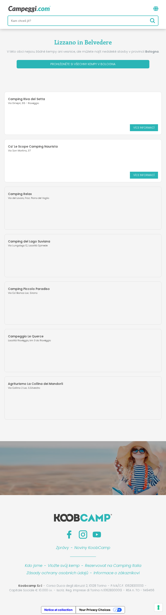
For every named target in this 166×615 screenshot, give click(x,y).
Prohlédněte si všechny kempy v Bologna (82, 64)
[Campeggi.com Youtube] (97, 534)
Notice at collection (58, 610)
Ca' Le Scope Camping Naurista (33, 146)
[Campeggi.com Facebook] (69, 534)
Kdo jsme (33, 565)
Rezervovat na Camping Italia (113, 565)
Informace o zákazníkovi (117, 573)
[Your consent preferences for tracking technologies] (158, 607)
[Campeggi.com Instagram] (83, 534)
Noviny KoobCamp (92, 547)
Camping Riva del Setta (26, 99)
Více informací (144, 127)
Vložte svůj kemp (64, 565)
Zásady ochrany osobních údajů (57, 573)
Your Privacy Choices (94, 610)
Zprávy (62, 547)
